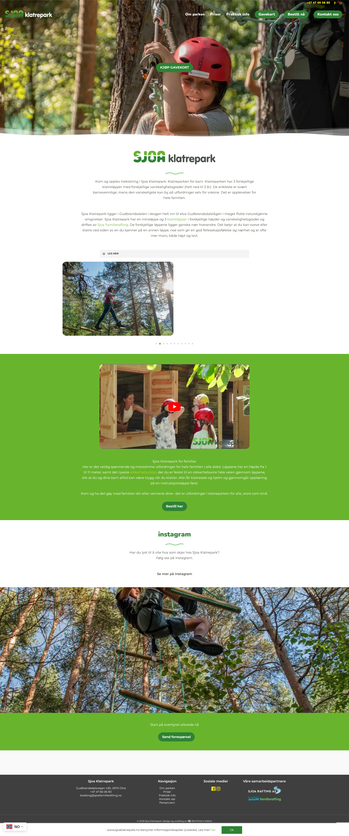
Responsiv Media (202, 821)
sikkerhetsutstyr (143, 472)
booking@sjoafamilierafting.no (101, 795)
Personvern (167, 802)
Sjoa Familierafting (112, 225)
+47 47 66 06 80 (101, 791)
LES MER (113, 253)
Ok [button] (232, 830)
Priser (167, 791)
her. (213, 830)
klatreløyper (177, 219)
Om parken (167, 788)
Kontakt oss (167, 799)
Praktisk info (167, 795)
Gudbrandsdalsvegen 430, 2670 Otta (101, 788)
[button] (156, 343)
